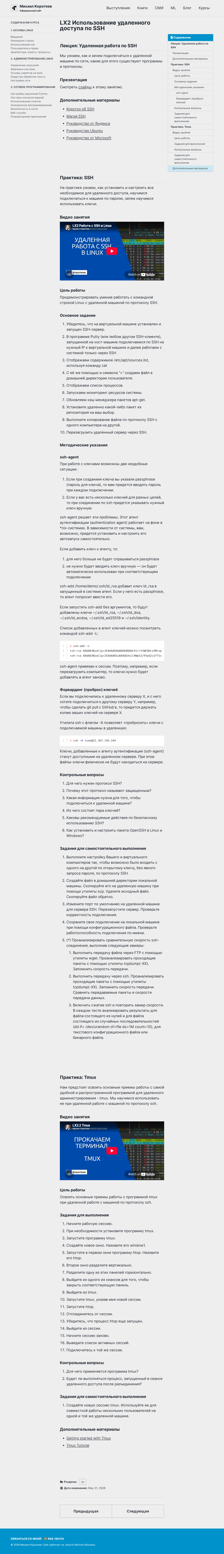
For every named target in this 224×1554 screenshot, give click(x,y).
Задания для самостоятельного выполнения (185, 117)
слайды (85, 87)
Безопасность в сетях (24, 108)
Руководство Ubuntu (84, 131)
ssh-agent (182, 92)
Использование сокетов (26, 101)
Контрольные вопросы (187, 107)
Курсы (204, 8)
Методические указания (189, 87)
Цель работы (182, 75)
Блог (187, 8)
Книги (142, 8)
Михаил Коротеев (36, 8)
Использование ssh (23, 44)
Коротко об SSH (80, 109)
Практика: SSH (180, 64)
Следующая (138, 1511)
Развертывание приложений (28, 116)
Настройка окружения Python (29, 93)
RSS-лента (55, 1538)
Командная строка (22, 40)
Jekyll (68, 1544)
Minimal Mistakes (85, 1544)
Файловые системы (23, 69)
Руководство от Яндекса (88, 123)
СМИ (159, 8)
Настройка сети (20, 80)
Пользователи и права (24, 48)
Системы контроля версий (27, 97)
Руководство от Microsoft (88, 138)
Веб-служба (18, 112)
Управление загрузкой (25, 65)
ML (173, 8)
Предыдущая (85, 1511)
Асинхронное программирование (31, 105)
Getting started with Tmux (88, 1438)
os (82, 1481)
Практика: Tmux (181, 126)
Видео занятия (181, 70)
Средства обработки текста (28, 76)
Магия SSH (76, 116)
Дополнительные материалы (190, 58)
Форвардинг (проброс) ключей (189, 100)
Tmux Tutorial (77, 1445)
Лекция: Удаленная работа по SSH (189, 45)
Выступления (118, 8)
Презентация (180, 52)
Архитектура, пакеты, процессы (30, 52)
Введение (17, 36)
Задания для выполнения (189, 143)
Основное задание (185, 81)
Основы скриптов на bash (27, 73)
